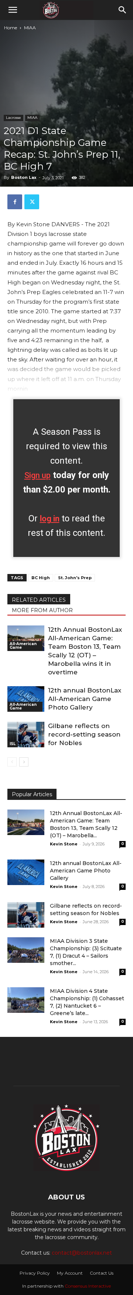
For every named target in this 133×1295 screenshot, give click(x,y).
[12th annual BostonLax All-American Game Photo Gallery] (25, 699)
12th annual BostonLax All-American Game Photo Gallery (84, 699)
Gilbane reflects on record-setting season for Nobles (84, 734)
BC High (40, 577)
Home (10, 27)
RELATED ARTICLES (39, 600)
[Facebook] (14, 201)
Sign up (37, 475)
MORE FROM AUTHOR (42, 610)
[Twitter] (31, 201)
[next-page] (23, 762)
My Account (70, 1273)
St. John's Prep (75, 577)
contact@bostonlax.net (82, 1252)
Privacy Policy (35, 1273)
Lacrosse (13, 117)
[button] (12, 10)
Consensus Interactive (88, 1286)
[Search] (122, 10)
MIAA (30, 27)
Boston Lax (24, 177)
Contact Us (101, 1273)
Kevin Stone (64, 844)
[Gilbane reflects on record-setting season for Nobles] (25, 734)
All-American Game (23, 645)
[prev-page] (12, 762)
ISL (13, 743)
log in (49, 518)
